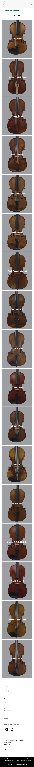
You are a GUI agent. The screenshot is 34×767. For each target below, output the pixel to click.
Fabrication (7, 702)
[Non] (32, 762)
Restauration (7, 700)
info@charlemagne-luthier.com (11, 724)
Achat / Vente (7, 708)
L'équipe (6, 706)
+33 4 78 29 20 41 (8, 722)
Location (6, 704)
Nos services (7, 710)
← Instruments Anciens (10, 11)
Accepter (10, 764)
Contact (6, 718)
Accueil (6, 698)
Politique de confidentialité (21, 764)
